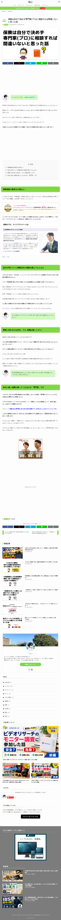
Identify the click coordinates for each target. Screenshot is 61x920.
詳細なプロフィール (30, 664)
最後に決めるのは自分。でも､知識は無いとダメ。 (22, 172)
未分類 (7, 708)
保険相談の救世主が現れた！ (16, 167)
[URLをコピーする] (53, 63)
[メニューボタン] (2, 2)
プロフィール (21, 915)
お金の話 (6, 24)
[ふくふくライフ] (30, 2)
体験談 (7, 701)
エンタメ (8, 686)
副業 (7, 705)
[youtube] (32, 670)
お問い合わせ (37, 915)
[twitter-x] (29, 670)
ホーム (14, 915)
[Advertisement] (30, 81)
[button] (7, 63)
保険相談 (13, 519)
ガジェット (9, 690)
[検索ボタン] (59, 2)
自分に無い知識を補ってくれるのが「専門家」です (22, 175)
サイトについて (29, 915)
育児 (7, 716)
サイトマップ (45, 915)
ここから (42, 8)
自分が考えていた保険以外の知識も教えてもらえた (22, 170)
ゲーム (8, 693)
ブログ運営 (9, 697)
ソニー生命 (7, 256)
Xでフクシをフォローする (30, 816)
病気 (7, 712)
